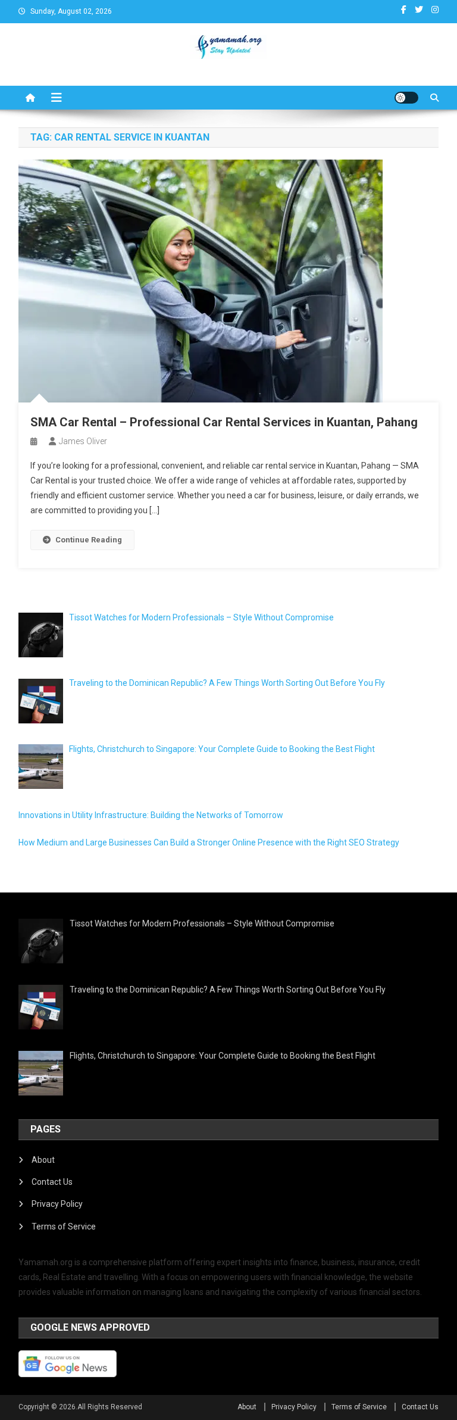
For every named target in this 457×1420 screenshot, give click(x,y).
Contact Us (52, 1182)
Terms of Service (64, 1226)
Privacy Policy (57, 1204)
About (43, 1160)
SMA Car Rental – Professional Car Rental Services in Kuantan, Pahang (224, 422)
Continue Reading (88, 539)
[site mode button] (406, 98)
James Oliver (83, 441)
